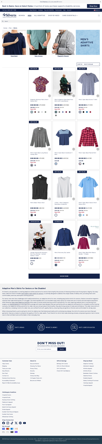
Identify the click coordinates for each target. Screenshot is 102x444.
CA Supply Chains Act (36, 378)
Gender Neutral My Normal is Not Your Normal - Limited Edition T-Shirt (38, 254)
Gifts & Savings (61, 361)
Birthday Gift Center (62, 363)
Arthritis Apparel (87, 368)
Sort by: (80, 64)
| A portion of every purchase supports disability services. (41, 6)
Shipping (4, 366)
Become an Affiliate (35, 380)
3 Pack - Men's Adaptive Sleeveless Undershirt (62, 203)
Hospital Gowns (6, 395)
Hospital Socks (6, 397)
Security (32, 371)
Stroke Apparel (6, 409)
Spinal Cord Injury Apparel (9, 407)
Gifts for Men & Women (63, 366)
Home (5, 28)
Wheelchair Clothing (7, 416)
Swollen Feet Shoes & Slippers (10, 412)
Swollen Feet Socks (7, 414)
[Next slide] (100, 2)
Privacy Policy (33, 368)
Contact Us (5, 375)
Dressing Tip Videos (35, 366)
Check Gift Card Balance (63, 371)
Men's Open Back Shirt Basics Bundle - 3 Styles (87, 253)
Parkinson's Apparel (7, 402)
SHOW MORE (64, 276)
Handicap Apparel (88, 383)
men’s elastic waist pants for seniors (32, 293)
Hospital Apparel (87, 385)
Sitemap (32, 373)
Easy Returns (5, 371)
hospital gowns (14, 304)
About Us (33, 361)
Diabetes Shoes (87, 375)
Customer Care (7, 361)
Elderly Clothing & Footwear (90, 380)
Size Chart (5, 373)
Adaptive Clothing (88, 363)
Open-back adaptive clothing (20, 302)
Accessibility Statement (8, 380)
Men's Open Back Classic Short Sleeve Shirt (88, 203)
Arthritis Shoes (87, 371)
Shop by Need (87, 361)
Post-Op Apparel (6, 404)
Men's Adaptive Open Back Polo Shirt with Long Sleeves (64, 100)
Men (10, 28)
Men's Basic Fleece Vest (37, 202)
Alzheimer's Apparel (88, 366)
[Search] (3, 21)
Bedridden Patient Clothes (90, 373)
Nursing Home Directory (8, 378)
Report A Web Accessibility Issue (11, 383)
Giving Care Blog (34, 375)
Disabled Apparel (87, 378)
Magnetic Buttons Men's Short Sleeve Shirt (39, 100)
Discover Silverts (34, 363)
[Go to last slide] (2, 2)
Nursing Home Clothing (8, 399)
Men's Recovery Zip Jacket (62, 252)
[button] (22, 15)
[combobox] (51, 21)
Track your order (6, 368)
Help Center (5, 363)
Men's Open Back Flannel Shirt (87, 153)
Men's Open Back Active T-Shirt (88, 99)
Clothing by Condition (9, 392)
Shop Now (93, 6)
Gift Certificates (61, 368)
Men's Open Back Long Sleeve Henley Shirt (39, 153)
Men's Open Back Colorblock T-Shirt (64, 153)
